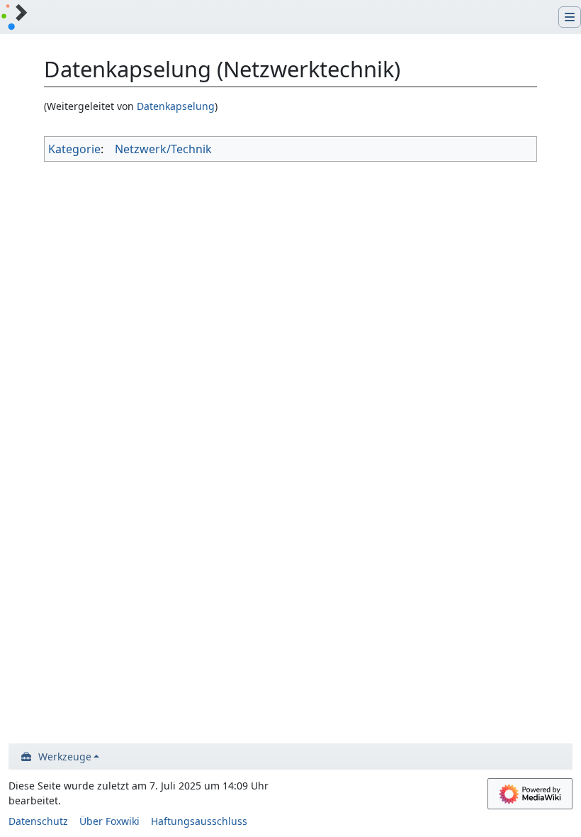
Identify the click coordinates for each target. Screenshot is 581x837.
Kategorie (74, 149)
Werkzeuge (64, 756)
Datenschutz (38, 821)
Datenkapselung (176, 106)
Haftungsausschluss (199, 821)
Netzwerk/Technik (163, 149)
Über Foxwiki (109, 821)
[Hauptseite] (14, 18)
